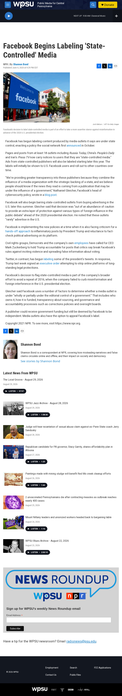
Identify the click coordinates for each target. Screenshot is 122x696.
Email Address (14, 615)
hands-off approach (17, 231)
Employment (51, 668)
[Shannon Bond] (10, 349)
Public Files (75, 675)
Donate (109, 5)
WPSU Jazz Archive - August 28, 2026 (46, 403)
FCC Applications (102, 668)
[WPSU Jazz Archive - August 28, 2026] (13, 408)
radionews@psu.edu (81, 641)
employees (81, 243)
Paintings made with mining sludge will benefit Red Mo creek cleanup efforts (68, 473)
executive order (50, 263)
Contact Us (50, 675)
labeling (48, 259)
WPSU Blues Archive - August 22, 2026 (47, 540)
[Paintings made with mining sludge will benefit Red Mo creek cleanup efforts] (13, 479)
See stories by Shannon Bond (40, 361)
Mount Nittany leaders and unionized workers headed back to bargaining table (68, 517)
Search (73, 668)
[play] (8, 16)
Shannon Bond (20, 64)
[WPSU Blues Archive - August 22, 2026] (13, 546)
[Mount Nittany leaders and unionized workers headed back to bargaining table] (13, 522)
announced (74, 145)
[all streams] (117, 16)
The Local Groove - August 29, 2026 (23, 379)
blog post (51, 194)
